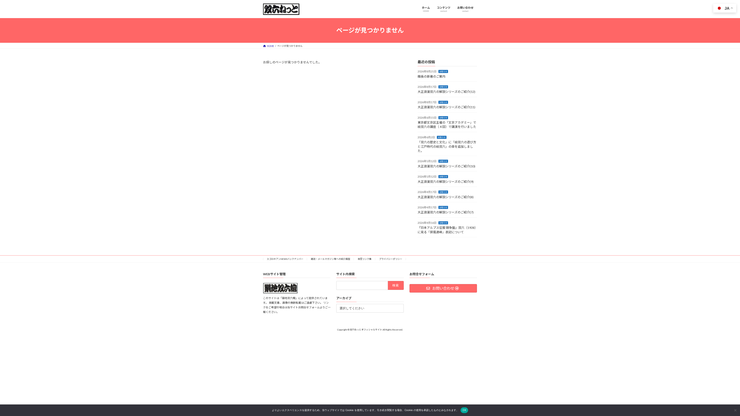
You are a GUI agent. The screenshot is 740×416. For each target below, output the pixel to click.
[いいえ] (735, 410)
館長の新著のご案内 (431, 76)
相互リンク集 (365, 258)
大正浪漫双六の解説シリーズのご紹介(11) (446, 107)
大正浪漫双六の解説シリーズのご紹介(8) (445, 197)
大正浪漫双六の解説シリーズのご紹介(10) (446, 166)
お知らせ (443, 71)
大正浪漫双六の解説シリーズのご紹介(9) (445, 181)
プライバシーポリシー (390, 258)
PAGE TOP (720, 399)
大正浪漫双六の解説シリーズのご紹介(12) (446, 91)
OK (464, 410)
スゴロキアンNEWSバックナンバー (285, 258)
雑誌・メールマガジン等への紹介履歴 (330, 258)
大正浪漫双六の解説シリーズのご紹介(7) (445, 212)
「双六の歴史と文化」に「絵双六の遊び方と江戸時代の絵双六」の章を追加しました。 (447, 146)
